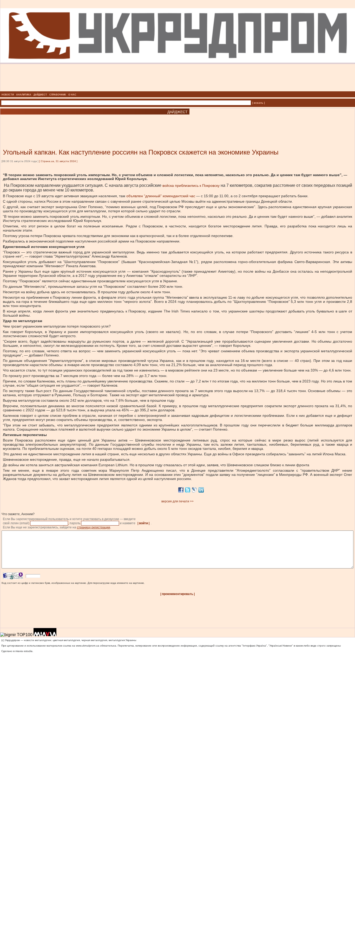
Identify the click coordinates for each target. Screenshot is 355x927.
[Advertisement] (62, 124)
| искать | (258, 102)
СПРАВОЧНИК (57, 94)
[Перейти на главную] (177, 89)
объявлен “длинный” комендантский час (160, 196)
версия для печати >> (177, 501)
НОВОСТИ (8, 94)
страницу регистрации (93, 527)
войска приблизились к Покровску (191, 185)
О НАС (72, 94)
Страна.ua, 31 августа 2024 (58, 161)
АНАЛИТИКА (23, 94)
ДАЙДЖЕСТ (40, 94)
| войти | (143, 523)
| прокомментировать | (177, 594)
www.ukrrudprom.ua (87, 645)
